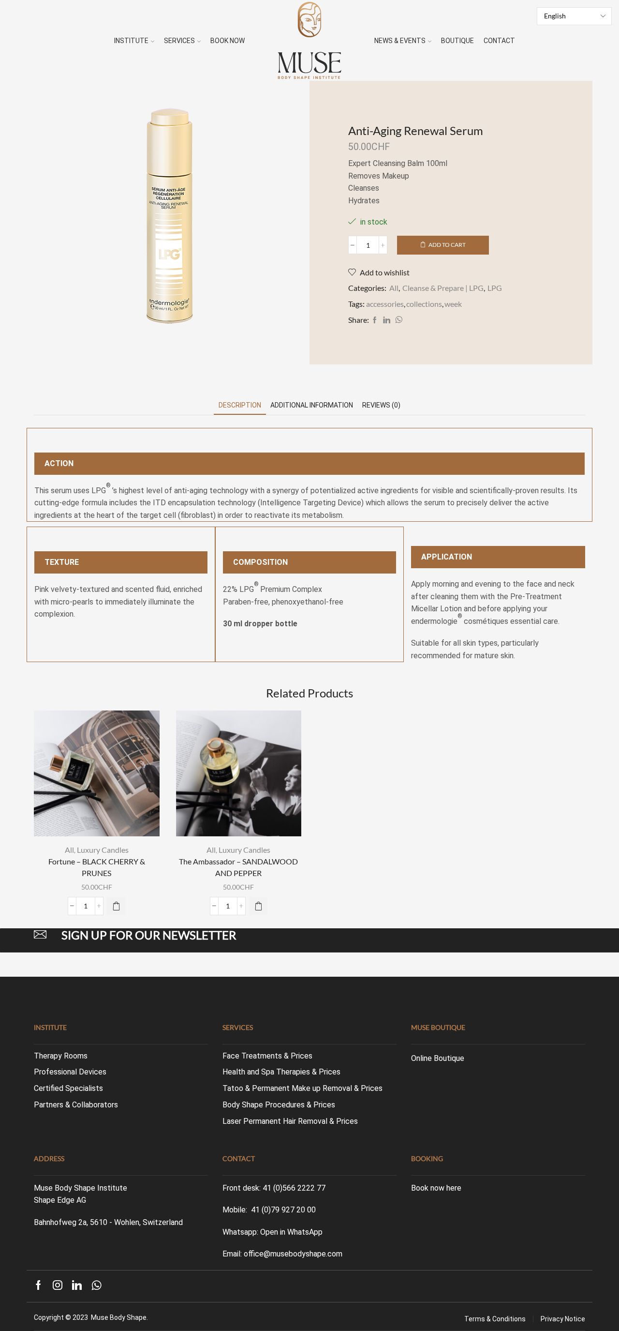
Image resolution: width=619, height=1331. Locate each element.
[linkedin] (387, 320)
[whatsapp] (397, 320)
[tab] (240, 405)
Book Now (227, 41)
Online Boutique (437, 1058)
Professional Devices (70, 1071)
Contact (499, 41)
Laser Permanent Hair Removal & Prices (290, 1121)
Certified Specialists (68, 1088)
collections (424, 303)
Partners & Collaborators (76, 1104)
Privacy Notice (563, 1319)
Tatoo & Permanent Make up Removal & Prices (302, 1088)
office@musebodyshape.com (293, 1253)
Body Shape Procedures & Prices (278, 1104)
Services (179, 41)
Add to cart (447, 244)
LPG (494, 287)
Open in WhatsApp (291, 1232)
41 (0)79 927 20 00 (283, 1209)
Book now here (436, 1188)
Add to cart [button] (101, 820)
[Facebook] (375, 320)
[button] (116, 906)
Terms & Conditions (495, 1319)
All (393, 287)
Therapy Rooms (61, 1055)
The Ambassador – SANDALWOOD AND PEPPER (238, 867)
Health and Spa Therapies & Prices (281, 1071)
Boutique (457, 41)
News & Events (400, 41)
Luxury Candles (103, 849)
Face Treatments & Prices (267, 1055)
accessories (385, 303)
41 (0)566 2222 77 (294, 1188)
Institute (131, 41)
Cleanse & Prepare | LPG (443, 287)
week (453, 303)
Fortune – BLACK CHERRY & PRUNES (96, 867)
